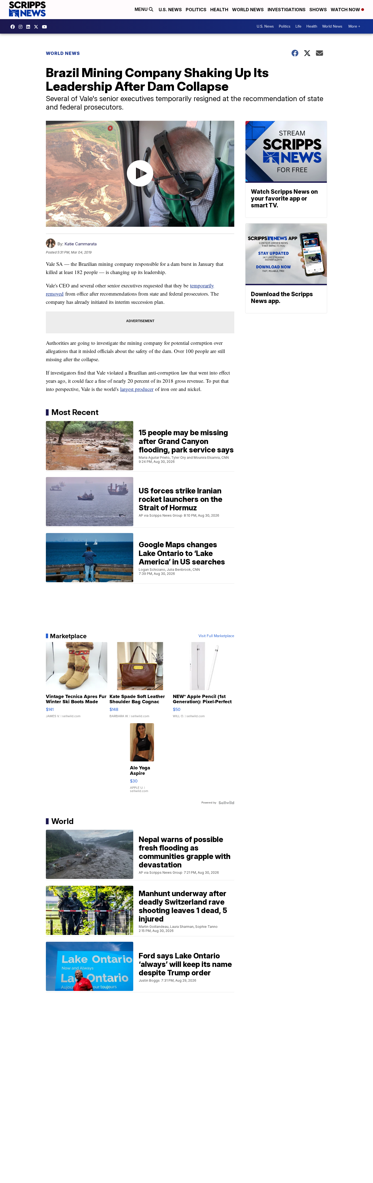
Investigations (287, 9)
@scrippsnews (46, 27)
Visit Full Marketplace (216, 636)
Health (219, 9)
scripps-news (29, 27)
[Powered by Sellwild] (226, 803)
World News (248, 9)
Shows (318, 9)
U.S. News (170, 9)
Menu (142, 9)
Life (298, 26)
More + (354, 26)
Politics (196, 9)
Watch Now (346, 9)
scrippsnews (13, 27)
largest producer (136, 388)
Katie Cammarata (80, 243)
